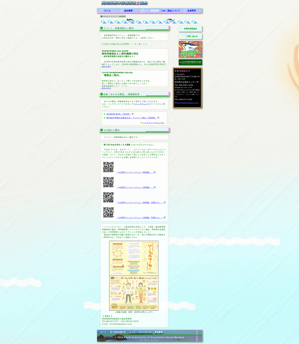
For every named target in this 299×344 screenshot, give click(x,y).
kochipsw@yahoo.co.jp (188, 103)
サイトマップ (145, 332)
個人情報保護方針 (118, 332)
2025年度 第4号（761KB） (118, 114)
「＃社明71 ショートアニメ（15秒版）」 (134, 187)
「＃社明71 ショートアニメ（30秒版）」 (134, 172)
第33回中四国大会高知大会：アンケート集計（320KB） (131, 118)
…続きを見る (105, 66)
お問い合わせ (192, 36)
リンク (133, 332)
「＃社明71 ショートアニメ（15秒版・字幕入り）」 (139, 218)
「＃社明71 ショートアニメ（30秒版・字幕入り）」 (139, 203)
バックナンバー (142, 104)
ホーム (107, 10)
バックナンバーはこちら (154, 123)
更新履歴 (159, 332)
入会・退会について (170, 10)
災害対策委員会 (190, 29)
